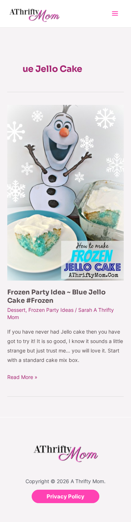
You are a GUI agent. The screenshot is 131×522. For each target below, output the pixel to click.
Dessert (16, 310)
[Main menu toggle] (114, 13)
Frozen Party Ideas (51, 310)
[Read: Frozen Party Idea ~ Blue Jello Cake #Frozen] (65, 192)
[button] (65, 496)
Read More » (22, 376)
